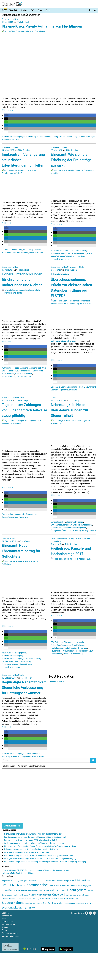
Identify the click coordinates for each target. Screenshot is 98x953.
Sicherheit (13, 10)
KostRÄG (10, 374)
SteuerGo (46, 903)
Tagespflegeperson (10, 517)
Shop (48, 10)
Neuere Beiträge (56, 681)
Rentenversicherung (25, 899)
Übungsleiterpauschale (33, 252)
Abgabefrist (6, 881)
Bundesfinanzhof (58, 522)
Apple (25, 881)
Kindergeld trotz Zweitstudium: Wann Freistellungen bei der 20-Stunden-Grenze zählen (40, 846)
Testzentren (18, 252)
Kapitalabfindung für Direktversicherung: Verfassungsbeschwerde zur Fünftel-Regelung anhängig (45, 862)
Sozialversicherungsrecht (81, 253)
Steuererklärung (70, 651)
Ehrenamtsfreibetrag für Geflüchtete (17, 664)
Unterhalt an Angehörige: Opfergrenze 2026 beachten (26, 852)
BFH (72, 880)
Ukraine (62, 137)
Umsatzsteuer (56, 654)
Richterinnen (27, 374)
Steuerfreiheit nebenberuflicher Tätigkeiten (68, 528)
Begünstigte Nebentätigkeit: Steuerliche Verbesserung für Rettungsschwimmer (24, 687)
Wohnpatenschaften (10, 139)
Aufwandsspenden (34, 137)
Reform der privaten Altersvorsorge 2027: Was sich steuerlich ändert (32, 840)
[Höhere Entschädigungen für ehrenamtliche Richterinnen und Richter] (24, 304)
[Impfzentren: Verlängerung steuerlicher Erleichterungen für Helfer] (24, 185)
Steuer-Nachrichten (10, 19)
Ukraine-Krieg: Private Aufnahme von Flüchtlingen (42, 26)
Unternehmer (72, 267)
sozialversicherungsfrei (60, 253)
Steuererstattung (30, 903)
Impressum (7, 916)
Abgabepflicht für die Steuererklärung (19, 873)
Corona (5, 249)
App (3, 10)
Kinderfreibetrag (70, 648)
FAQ (32, 10)
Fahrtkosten (49, 891)
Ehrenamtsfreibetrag (37, 368)
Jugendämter (19, 514)
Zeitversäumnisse (23, 376)
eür (88, 387)
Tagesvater (23, 517)
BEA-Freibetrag (57, 642)
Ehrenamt (55, 250)
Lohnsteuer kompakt (8, 899)
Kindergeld (82, 648)
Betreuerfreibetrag (33, 658)
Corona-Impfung (15, 249)
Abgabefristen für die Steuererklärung (53, 870)
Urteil (41, 756)
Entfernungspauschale (36, 891)
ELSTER (82, 387)
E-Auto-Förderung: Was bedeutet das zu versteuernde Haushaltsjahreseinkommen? (39, 855)
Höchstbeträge (57, 648)
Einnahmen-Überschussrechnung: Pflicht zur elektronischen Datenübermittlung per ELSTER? (71, 285)
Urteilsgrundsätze (89, 530)
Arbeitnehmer (32, 881)
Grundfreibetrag (78, 645)
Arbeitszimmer (41, 881)
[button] (6, 115)
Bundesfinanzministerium (60, 885)
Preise (24, 10)
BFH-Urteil (80, 880)
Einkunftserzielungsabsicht (80, 525)
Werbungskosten (13, 907)
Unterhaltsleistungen (86, 137)
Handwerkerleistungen (20, 895)
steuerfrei (55, 256)
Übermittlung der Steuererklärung (65, 390)
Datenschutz (7, 921)
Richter (18, 374)
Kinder (32, 895)
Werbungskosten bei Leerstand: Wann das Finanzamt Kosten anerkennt (34, 843)
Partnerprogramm (10, 933)
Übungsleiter (80, 256)
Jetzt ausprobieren (12, 826)
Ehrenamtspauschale (32, 249)
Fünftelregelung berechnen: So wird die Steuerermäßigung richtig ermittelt (35, 837)
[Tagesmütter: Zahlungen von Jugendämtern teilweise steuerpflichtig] (24, 434)
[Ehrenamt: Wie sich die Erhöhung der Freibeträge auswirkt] (73, 184)
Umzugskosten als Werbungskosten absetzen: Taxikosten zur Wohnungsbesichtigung (40, 858)
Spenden (61, 899)
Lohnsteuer (85, 895)
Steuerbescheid (71, 898)
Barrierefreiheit (8, 924)
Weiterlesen (7, 110)
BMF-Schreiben (8, 538)
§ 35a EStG (30, 908)
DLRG (28, 753)
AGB (4, 919)
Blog (40, 10)
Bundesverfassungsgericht (82, 886)
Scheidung (36, 899)
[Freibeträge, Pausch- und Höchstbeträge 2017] (73, 574)
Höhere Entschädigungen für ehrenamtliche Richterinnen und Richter (22, 279)
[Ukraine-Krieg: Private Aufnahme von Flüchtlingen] (49, 63)
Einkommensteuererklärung (63, 341)
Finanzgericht (7, 514)
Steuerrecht (56, 903)
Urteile (81, 267)
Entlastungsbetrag (50, 137)
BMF (88, 881)
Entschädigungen (9, 371)
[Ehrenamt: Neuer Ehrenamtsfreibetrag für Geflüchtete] (24, 578)
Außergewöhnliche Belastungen (58, 881)
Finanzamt (59, 890)
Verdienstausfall (9, 376)
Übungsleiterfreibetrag (71, 530)
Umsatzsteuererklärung (73, 654)
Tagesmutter (31, 514)
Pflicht (93, 387)
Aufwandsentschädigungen (13, 137)
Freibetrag (6, 756)
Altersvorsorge (15, 881)
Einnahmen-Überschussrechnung (65, 387)
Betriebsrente (7, 661)
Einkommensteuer (18, 890)
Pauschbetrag (57, 651)
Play (17, 899)
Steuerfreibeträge (67, 256)
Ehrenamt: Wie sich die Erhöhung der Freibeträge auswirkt (71, 159)
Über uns (6, 913)
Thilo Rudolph (23, 22)
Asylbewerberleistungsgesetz (14, 653)
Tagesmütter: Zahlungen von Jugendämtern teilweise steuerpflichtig (24, 410)
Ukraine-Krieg (71, 137)
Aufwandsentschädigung (12, 656)
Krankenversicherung (73, 895)
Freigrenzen (66, 645)
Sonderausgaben (48, 898)
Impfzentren (7, 252)
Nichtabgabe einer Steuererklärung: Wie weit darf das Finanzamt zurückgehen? (37, 834)
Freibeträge (83, 250)
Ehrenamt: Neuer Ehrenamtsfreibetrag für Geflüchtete (21, 550)
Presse (5, 927)
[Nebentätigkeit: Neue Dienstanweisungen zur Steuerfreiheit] (73, 432)
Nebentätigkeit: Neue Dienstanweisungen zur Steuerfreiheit (69, 410)
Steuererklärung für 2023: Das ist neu (19, 870)
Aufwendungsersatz (10, 368)
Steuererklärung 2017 (86, 651)
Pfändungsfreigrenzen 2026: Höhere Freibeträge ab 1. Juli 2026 (31, 849)
